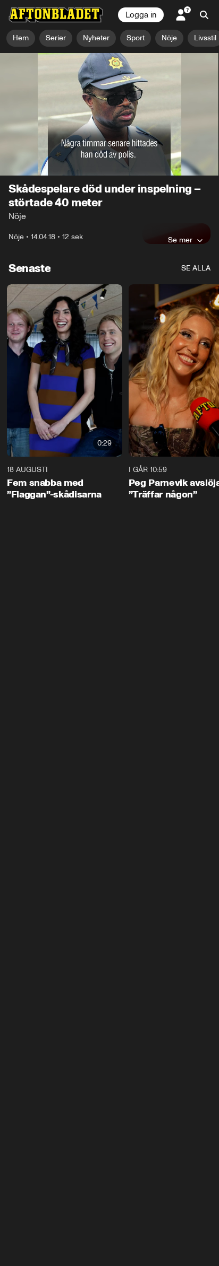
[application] (109, 114)
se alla (195, 268)
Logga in (140, 15)
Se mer (180, 239)
